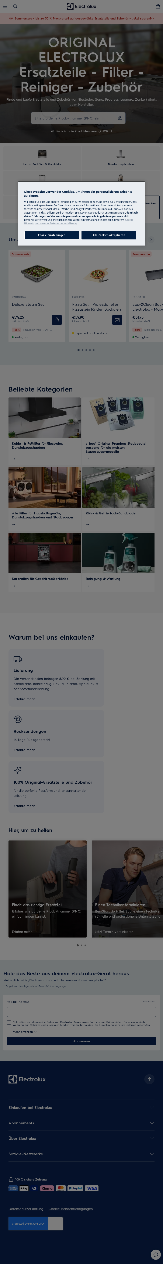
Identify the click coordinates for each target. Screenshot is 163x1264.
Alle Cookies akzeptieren (109, 235)
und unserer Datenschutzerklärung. (56, 223)
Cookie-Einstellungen (51, 235)
